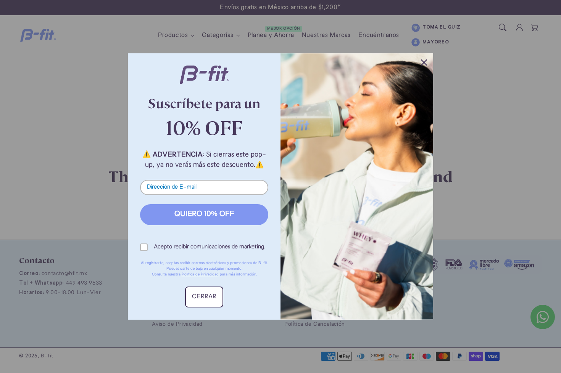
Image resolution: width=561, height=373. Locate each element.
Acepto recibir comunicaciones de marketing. (210, 247)
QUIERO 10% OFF (204, 214)
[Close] (424, 62)
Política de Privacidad (200, 274)
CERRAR (204, 297)
